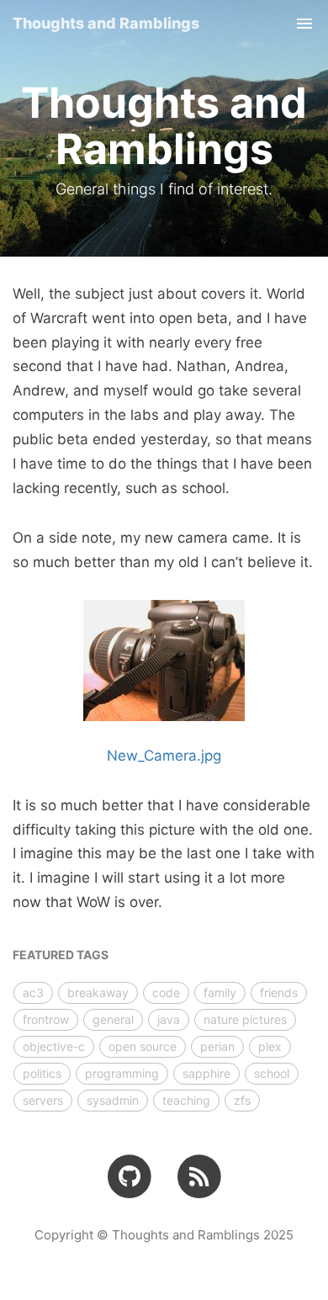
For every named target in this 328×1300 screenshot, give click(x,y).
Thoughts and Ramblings (106, 23)
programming (122, 1073)
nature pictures (245, 1019)
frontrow (46, 1019)
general (113, 1019)
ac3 (33, 992)
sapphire (206, 1073)
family (220, 992)
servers (43, 1100)
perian (217, 1046)
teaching (186, 1100)
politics (42, 1073)
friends (279, 992)
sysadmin (113, 1100)
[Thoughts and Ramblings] (199, 1175)
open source (142, 1046)
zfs (242, 1100)
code (166, 992)
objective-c (54, 1046)
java (168, 1019)
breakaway (98, 992)
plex (270, 1046)
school (271, 1073)
